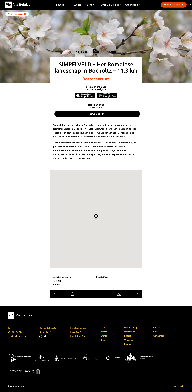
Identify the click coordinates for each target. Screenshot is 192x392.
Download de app (173, 4)
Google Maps (102, 277)
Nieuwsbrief (45, 332)
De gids (127, 344)
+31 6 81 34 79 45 (15, 332)
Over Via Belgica (132, 328)
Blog (103, 340)
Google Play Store (78, 336)
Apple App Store (77, 332)
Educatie (128, 336)
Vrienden (128, 340)
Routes (104, 332)
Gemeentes (158, 336)
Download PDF (97, 114)
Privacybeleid (178, 386)
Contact (157, 328)
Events (77, 4)
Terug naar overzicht (17, 14)
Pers (155, 332)
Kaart (103, 328)
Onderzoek (129, 332)
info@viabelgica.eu (17, 336)
